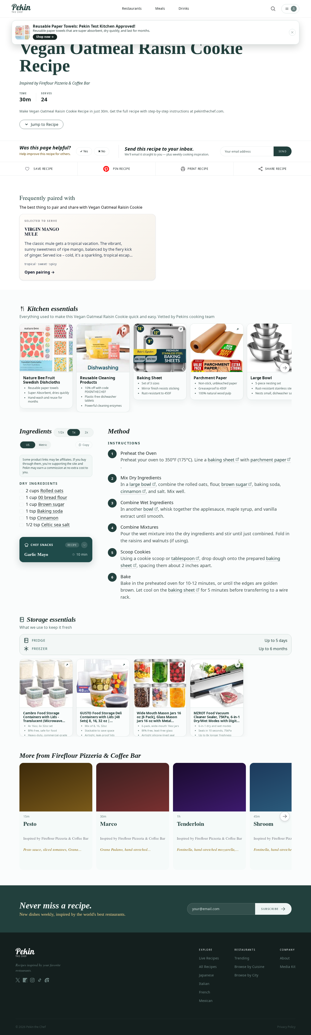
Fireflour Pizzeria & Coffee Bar (64, 83)
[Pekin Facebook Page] (25, 980)
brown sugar (234, 484)
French (204, 992)
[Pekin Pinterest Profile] (47, 980)
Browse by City (246, 975)
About (285, 958)
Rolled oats (51, 490)
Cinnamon (47, 518)
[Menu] (290, 8)
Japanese (206, 975)
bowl (148, 509)
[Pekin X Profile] (18, 980)
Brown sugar (51, 504)
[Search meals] (273, 8)
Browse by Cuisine (249, 966)
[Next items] (285, 368)
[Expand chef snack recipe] (84, 545)
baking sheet (221, 460)
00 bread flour (52, 497)
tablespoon (183, 558)
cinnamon (131, 491)
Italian (204, 983)
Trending (241, 958)
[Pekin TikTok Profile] (39, 980)
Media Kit (287, 966)
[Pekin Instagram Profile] (32, 980)
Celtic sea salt (55, 524)
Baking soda (50, 511)
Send (282, 151)
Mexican (206, 1000)
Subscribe (270, 909)
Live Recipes (209, 958)
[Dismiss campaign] (292, 32)
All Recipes (208, 966)
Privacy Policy (286, 1027)
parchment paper (268, 460)
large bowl (140, 484)
